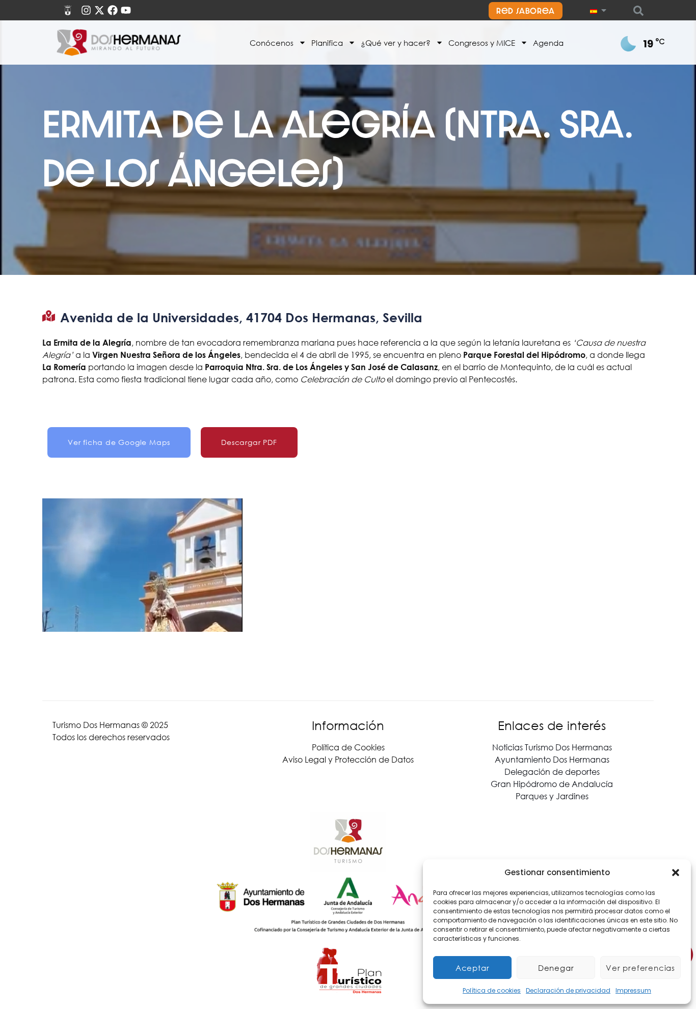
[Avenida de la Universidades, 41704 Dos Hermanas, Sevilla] (48, 316)
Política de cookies (492, 990)
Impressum (633, 990)
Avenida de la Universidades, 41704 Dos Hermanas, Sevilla (241, 317)
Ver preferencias (640, 968)
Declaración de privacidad (568, 990)
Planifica (327, 43)
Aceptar (473, 968)
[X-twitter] (99, 10)
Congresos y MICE (481, 43)
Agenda (548, 43)
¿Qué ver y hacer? (396, 43)
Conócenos (271, 43)
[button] (676, 872)
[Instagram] (86, 10)
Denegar (556, 968)
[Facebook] (113, 10)
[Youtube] (126, 10)
